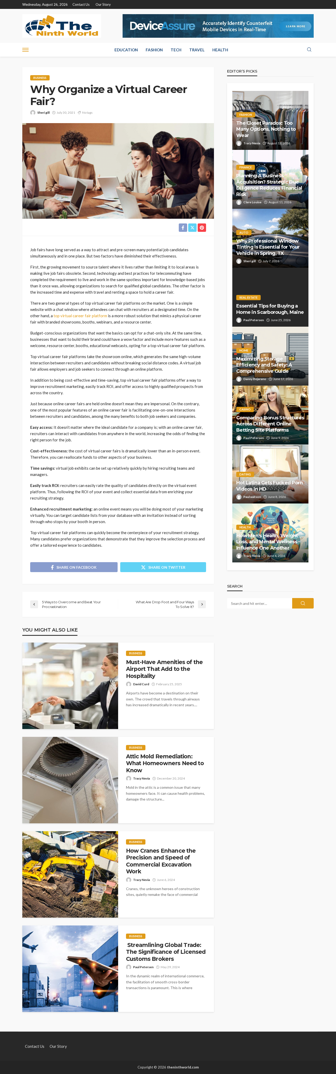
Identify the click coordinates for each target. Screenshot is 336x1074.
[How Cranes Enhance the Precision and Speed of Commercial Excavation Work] (70, 874)
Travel (196, 49)
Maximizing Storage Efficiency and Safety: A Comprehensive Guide (264, 365)
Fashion (154, 49)
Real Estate (248, 297)
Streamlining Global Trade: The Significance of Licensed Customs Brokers (166, 952)
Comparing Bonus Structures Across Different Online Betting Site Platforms (270, 424)
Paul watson (252, 497)
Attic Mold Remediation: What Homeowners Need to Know (165, 763)
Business (39, 77)
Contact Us (81, 4)
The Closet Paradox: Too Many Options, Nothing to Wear (266, 129)
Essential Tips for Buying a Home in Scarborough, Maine (270, 309)
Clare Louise (252, 202)
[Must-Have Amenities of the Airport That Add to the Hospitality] (70, 686)
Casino (245, 409)
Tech (176, 49)
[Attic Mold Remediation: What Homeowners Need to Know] (70, 780)
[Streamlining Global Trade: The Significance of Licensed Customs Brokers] (70, 968)
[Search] (309, 50)
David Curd (141, 684)
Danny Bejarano (254, 379)
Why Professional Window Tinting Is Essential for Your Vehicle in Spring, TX (268, 247)
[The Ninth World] (61, 26)
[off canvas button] (25, 50)
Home (243, 350)
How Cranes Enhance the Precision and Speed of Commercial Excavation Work (161, 861)
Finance (245, 167)
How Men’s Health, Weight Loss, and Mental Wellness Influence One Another (267, 542)
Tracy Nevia (141, 778)
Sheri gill (43, 112)
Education (126, 49)
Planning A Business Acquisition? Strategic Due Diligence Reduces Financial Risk (269, 185)
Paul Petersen (143, 967)
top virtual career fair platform (80, 315)
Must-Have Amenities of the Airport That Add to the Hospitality (164, 669)
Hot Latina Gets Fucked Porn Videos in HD (269, 486)
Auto (243, 232)
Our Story (103, 4)
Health (220, 49)
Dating (245, 474)
